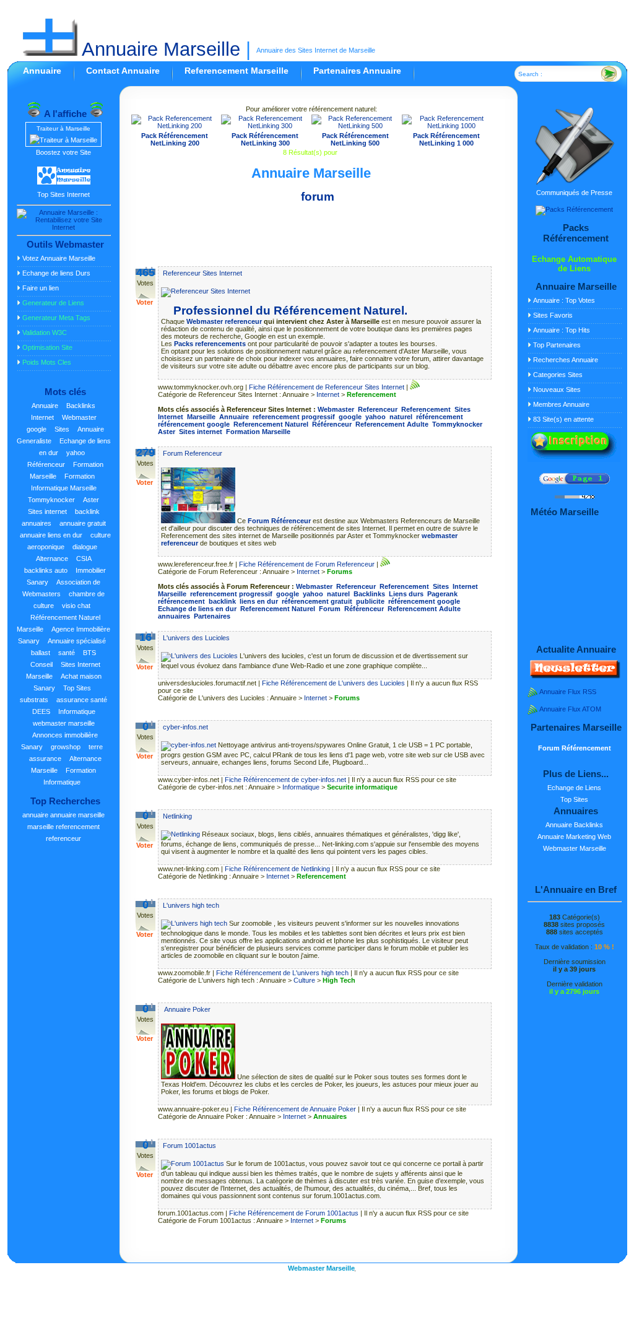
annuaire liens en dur (51, 535)
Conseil (41, 664)
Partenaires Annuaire (357, 71)
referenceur (63, 838)
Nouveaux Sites (557, 389)
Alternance (52, 558)
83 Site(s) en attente (563, 419)
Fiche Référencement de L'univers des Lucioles (333, 683)
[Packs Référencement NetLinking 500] (355, 125)
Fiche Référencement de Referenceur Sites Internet (326, 387)
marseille (40, 826)
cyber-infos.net (185, 727)
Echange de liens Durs (56, 273)
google (36, 429)
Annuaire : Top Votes (564, 300)
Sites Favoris (553, 315)
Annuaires (330, 1116)
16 (145, 637)
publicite (370, 601)
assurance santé (81, 699)
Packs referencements (210, 343)
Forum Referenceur (192, 453)
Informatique (76, 711)
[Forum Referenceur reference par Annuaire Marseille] (199, 520)
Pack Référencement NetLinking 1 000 (446, 139)
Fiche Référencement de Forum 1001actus (293, 1213)
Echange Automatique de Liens (574, 263)
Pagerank (442, 594)
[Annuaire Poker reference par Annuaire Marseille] (199, 1077)
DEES (41, 711)
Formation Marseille (258, 431)
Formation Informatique (69, 776)
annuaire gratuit (82, 523)
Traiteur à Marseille (63, 128)
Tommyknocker (51, 499)
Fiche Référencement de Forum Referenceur (307, 564)
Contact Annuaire (123, 71)
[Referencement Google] (574, 481)
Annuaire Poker (187, 1009)
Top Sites (77, 688)
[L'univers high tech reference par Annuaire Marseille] (195, 923)
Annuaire (42, 71)
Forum (330, 608)
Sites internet (47, 511)
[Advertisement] (311, 237)
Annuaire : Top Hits (561, 330)
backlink (87, 511)
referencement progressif (294, 416)
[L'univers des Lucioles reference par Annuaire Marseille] (200, 655)
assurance (45, 758)
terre (96, 746)
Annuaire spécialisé (77, 641)
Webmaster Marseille (574, 848)
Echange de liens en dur (197, 608)
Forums (339, 571)
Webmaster (79, 417)
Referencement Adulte (391, 424)
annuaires (36, 523)
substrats (34, 699)
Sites (61, 429)
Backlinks (80, 405)
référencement (439, 416)
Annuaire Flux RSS (567, 691)
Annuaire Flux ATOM (570, 709)
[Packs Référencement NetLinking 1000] (447, 125)
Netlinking (177, 816)
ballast (40, 652)
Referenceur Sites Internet (202, 273)
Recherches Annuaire (565, 359)
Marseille (201, 416)
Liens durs (406, 594)
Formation (79, 476)
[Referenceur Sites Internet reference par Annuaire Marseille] (205, 291)
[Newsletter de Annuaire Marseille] (574, 676)
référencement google (194, 424)
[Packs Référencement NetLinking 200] (175, 125)
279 (145, 452)
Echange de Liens (574, 787)
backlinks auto (45, 570)
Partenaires (212, 616)
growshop (65, 746)
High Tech (339, 980)
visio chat (76, 605)
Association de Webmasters (61, 588)
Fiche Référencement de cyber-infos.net (285, 779)
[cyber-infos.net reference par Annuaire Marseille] (189, 745)
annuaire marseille (77, 815)
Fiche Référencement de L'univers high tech (282, 972)
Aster (91, 499)
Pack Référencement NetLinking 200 (174, 139)
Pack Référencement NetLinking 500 (355, 139)
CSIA (84, 558)
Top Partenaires (557, 345)
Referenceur (377, 409)
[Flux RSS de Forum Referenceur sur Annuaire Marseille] (385, 564)
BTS (89, 652)
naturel (400, 416)
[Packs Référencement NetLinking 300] (265, 125)
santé (66, 652)
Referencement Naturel (270, 424)
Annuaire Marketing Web (574, 836)
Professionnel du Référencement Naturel (288, 310)
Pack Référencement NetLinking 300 (265, 139)
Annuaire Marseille (158, 49)
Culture (304, 980)
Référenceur (46, 464)
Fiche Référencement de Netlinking (277, 868)
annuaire (35, 815)
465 (145, 272)
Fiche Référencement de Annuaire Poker (295, 1109)
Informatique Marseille (64, 488)
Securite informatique (362, 787)
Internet (42, 417)
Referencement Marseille (237, 71)
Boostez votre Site (63, 152)
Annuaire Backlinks (574, 824)
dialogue (84, 546)
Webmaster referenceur (224, 321)
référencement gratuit (317, 601)
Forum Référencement (574, 748)
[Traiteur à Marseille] (63, 140)
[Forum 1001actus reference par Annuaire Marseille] (193, 1163)
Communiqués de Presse (574, 192)
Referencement (371, 394)
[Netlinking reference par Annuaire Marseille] (181, 834)
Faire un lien (40, 288)
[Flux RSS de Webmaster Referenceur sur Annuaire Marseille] (415, 387)
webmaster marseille (64, 723)
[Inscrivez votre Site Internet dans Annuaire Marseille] (574, 459)
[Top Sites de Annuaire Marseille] (64, 182)
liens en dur (259, 601)
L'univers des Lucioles (196, 637)
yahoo (75, 452)
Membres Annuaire (561, 404)
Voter (144, 302)
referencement (78, 826)
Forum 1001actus (189, 1145)
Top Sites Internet (63, 194)
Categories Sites (558, 374)
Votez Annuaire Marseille (58, 258)
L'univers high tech (191, 905)
